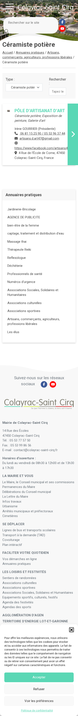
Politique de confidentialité (37, 710)
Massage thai (16, 242)
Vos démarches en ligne (20, 559)
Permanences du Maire (18, 487)
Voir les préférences (39, 701)
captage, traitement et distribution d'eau (35, 233)
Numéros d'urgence (21, 282)
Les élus (13, 332)
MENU (9, 11)
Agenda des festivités (17, 602)
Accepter (39, 677)
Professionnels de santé (24, 274)
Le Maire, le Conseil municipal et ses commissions (38, 482)
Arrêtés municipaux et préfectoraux (27, 511)
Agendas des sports (16, 607)
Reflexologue (16, 258)
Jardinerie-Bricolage (21, 209)
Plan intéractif (12, 545)
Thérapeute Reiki (19, 250)
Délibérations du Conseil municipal (26, 492)
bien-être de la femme (23, 225)
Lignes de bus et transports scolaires (28, 530)
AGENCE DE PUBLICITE (23, 217)
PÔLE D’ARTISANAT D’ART (40, 110)
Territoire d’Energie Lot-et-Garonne (35, 621)
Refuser (39, 689)
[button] (71, 629)
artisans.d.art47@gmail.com (39, 138)
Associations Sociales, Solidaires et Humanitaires (37, 593)
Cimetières (10, 516)
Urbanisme (10, 506)
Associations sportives (23, 311)
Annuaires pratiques (30, 52)
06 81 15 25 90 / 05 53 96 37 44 (42, 133)
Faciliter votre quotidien (25, 553)
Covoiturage (11, 540)
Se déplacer (13, 524)
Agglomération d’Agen (23, 615)
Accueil (7, 52)
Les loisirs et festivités (24, 572)
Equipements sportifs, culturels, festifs (30, 597)
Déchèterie (15, 266)
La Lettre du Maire (15, 497)
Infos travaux (11, 501)
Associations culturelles (24, 303)
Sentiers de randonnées (19, 578)
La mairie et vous (17, 476)
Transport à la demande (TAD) (23, 535)
